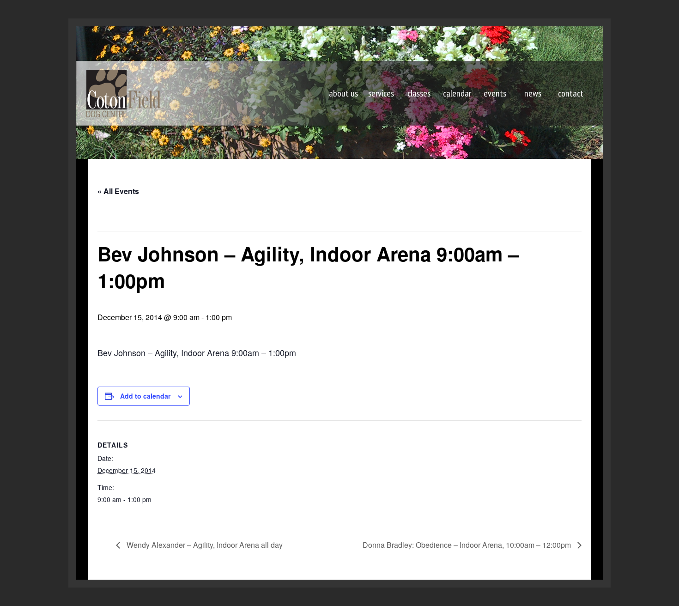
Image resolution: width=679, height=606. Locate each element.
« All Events (118, 191)
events (495, 93)
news (532, 93)
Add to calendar (145, 395)
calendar (457, 93)
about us (343, 93)
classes (418, 93)
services (381, 93)
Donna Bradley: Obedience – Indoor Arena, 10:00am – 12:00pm (468, 544)
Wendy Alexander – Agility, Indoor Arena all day (204, 544)
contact (570, 93)
